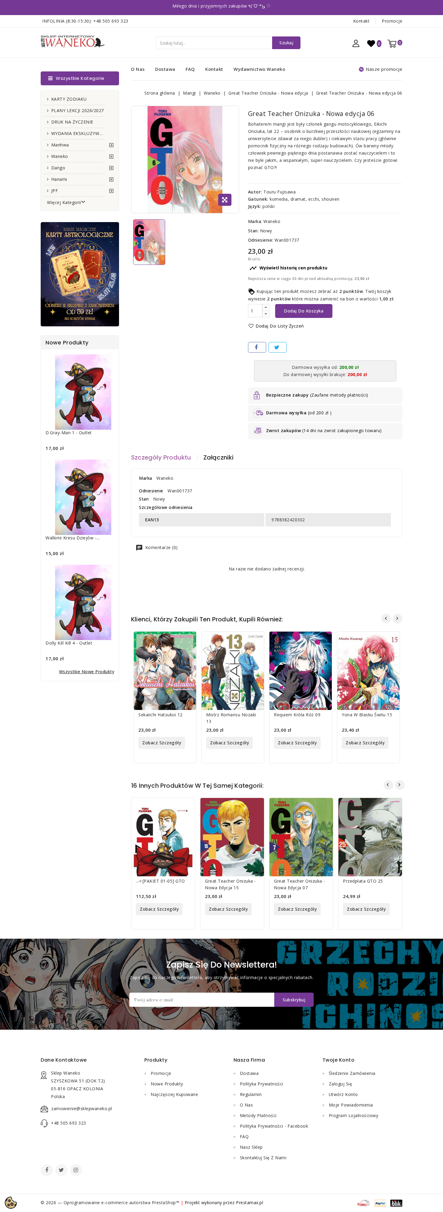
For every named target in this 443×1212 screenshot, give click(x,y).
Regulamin (251, 1094)
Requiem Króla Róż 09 (297, 714)
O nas (138, 69)
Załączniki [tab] (218, 457)
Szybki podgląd (188, 640)
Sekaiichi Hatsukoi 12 (160, 714)
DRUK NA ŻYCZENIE (72, 122)
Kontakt (361, 21)
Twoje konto (338, 1060)
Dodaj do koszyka (303, 311)
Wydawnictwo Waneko (259, 69)
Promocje (392, 21)
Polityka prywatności (261, 1084)
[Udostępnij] (257, 347)
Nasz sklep (251, 1147)
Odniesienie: (260, 240)
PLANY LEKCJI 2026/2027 (77, 110)
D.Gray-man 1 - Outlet (69, 432)
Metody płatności (258, 1115)
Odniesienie (151, 491)
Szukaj (286, 43)
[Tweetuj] (277, 347)
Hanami (59, 179)
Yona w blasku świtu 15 (367, 714)
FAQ (190, 69)
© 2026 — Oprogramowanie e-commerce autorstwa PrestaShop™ (111, 1202)
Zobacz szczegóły (161, 743)
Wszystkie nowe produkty (87, 671)
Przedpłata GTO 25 (363, 881)
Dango (58, 168)
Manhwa (60, 145)
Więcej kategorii (64, 202)
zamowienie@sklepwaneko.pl (81, 1108)
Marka (145, 478)
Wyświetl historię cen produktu (288, 268)
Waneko (59, 156)
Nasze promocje (384, 69)
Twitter (62, 1170)
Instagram (76, 1170)
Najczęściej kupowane (174, 1094)
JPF (54, 190)
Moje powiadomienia (351, 1105)
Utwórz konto (343, 1094)
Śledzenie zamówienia (352, 1073)
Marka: (255, 221)
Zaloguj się (340, 1084)
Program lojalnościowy (354, 1115)
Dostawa (165, 69)
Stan (144, 499)
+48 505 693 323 (110, 21)
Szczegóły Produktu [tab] (161, 457)
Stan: (253, 231)
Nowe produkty (167, 1084)
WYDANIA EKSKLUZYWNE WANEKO (78, 133)
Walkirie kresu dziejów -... (73, 538)
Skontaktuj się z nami (263, 1157)
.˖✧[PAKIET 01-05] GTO (160, 881)
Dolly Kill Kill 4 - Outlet (69, 643)
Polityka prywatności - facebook (274, 1126)
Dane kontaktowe (64, 1060)
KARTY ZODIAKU (69, 99)
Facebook (47, 1170)
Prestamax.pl (249, 1202)
